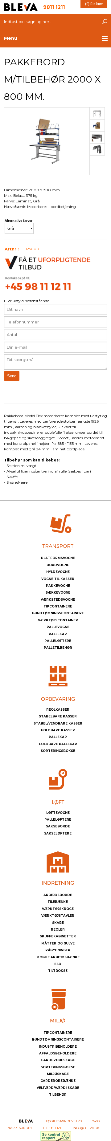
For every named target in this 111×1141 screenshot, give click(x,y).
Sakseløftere (58, 833)
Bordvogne (58, 565)
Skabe (58, 923)
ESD (57, 964)
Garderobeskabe (58, 1060)
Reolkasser (57, 710)
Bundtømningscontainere (58, 613)
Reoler (58, 930)
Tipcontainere (57, 606)
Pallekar (58, 634)
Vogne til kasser (57, 579)
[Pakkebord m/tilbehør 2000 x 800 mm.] (46, 140)
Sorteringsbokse (58, 751)
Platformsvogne (58, 558)
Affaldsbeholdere (57, 1053)
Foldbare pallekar (58, 744)
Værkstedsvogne (58, 600)
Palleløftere (57, 641)
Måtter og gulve (58, 943)
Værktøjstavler (57, 916)
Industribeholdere (58, 1047)
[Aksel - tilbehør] (97, 126)
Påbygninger (57, 950)
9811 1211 (56, 1128)
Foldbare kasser (58, 730)
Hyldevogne (58, 572)
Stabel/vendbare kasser (58, 723)
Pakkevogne (58, 586)
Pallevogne (58, 627)
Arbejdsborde (57, 895)
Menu (10, 38)
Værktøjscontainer (58, 620)
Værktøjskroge (58, 909)
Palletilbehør (58, 648)
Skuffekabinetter (58, 936)
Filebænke (58, 902)
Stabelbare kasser (58, 716)
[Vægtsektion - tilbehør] (97, 114)
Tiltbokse (58, 971)
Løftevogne (58, 813)
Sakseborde (58, 826)
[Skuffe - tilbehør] (97, 138)
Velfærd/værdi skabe (58, 1088)
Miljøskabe (58, 1074)
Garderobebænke (58, 1081)
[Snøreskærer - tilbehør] (97, 149)
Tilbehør (58, 1095)
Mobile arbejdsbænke (58, 957)
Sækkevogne (58, 593)
